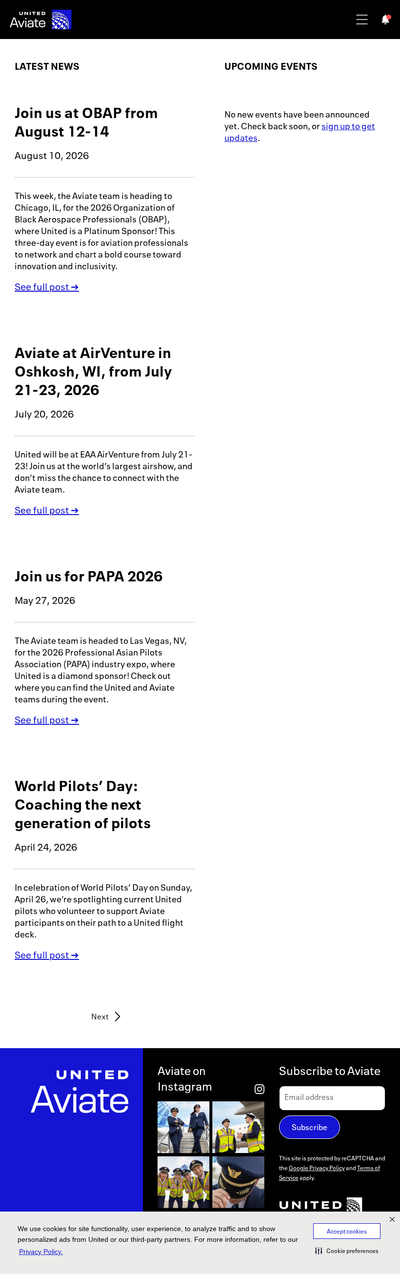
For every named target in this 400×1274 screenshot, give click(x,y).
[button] (346, 1250)
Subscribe (309, 1127)
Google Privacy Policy (317, 1168)
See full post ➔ (47, 286)
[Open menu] (362, 19)
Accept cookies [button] (347, 1231)
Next (100, 1017)
